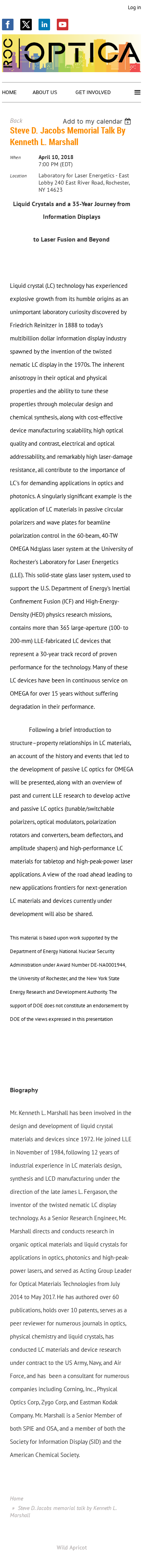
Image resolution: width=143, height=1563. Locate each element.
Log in (134, 7)
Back (16, 120)
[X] (26, 24)
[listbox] (98, 121)
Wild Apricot (72, 1547)
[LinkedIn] (44, 24)
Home (16, 1498)
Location (18, 176)
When (15, 157)
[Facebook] (8, 24)
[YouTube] (62, 24)
